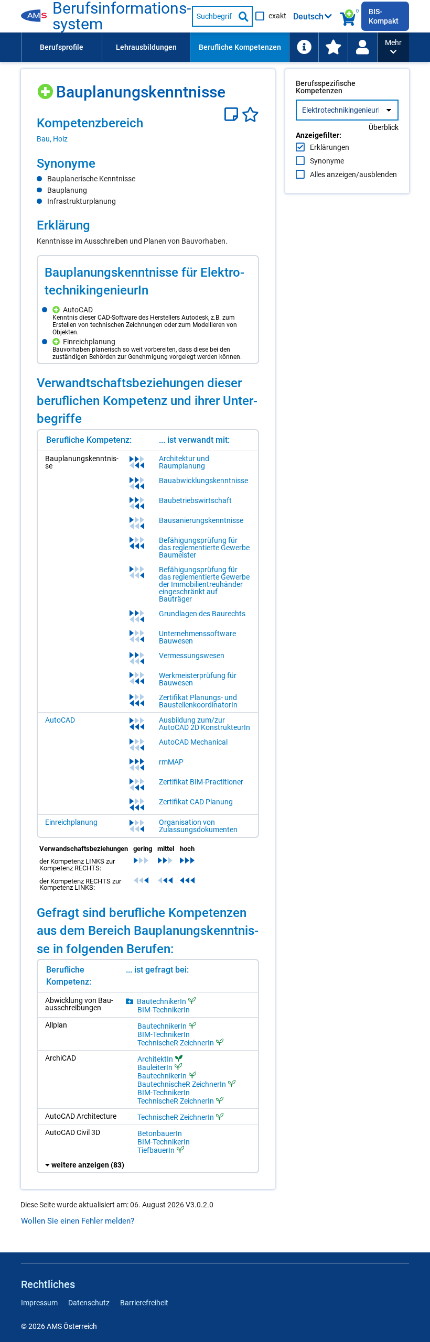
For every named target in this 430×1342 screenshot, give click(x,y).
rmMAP (171, 762)
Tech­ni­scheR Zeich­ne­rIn (175, 1042)
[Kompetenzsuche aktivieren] (348, 16)
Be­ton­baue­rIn (159, 1133)
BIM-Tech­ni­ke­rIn (163, 1009)
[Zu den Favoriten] (333, 47)
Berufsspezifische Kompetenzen (326, 87)
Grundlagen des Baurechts (202, 613)
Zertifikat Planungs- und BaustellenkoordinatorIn (198, 701)
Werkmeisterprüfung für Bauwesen (197, 679)
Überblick (384, 127)
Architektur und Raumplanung (184, 462)
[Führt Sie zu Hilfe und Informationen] (303, 47)
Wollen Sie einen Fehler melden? (77, 1221)
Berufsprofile (61, 47)
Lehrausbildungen (146, 47)
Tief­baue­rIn (156, 1150)
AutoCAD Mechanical (193, 742)
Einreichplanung (71, 822)
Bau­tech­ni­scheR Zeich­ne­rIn (181, 1084)
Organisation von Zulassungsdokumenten (198, 826)
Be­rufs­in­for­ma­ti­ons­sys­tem (121, 16)
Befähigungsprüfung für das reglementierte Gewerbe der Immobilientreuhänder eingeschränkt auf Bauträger (204, 584)
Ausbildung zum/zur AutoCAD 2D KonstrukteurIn (204, 724)
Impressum (39, 1303)
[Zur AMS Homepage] (36, 16)
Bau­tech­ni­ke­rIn (161, 1001)
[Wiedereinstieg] (362, 47)
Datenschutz (89, 1303)
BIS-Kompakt (384, 16)
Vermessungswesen (191, 655)
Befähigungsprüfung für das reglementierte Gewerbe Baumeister (204, 547)
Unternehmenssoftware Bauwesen (197, 637)
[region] (148, 129)
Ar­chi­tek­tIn (155, 1059)
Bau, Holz (52, 139)
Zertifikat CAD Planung (196, 802)
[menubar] (199, 47)
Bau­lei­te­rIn (155, 1067)
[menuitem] (61, 47)
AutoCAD (60, 720)
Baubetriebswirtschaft (195, 500)
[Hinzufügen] (46, 88)
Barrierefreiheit (144, 1303)
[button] (393, 47)
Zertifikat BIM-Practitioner (201, 782)
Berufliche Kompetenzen (240, 47)
